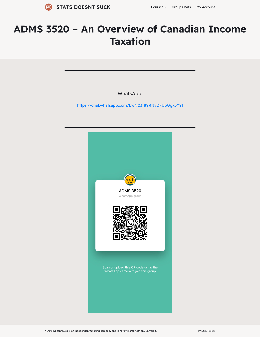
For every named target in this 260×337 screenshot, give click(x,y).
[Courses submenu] (165, 7)
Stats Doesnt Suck (83, 7)
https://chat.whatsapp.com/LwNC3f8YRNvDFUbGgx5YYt (130, 105)
